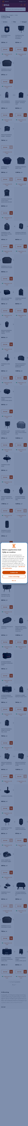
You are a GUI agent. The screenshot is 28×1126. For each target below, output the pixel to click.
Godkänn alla (14, 572)
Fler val (14, 580)
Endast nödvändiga (14, 576)
